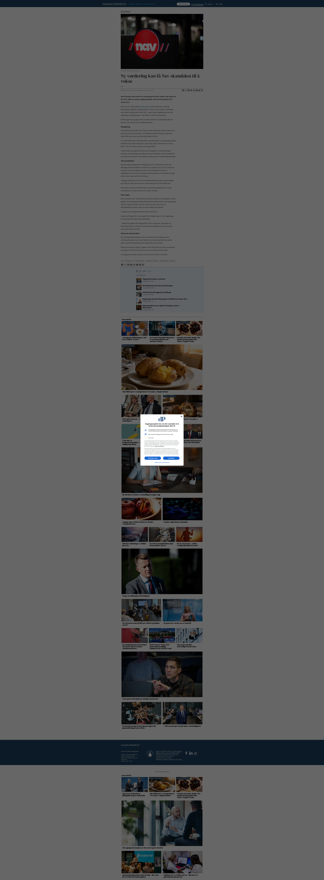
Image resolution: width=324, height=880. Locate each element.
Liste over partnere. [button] (159, 446)
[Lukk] (181, 416)
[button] (162, 438)
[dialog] (162, 440)
